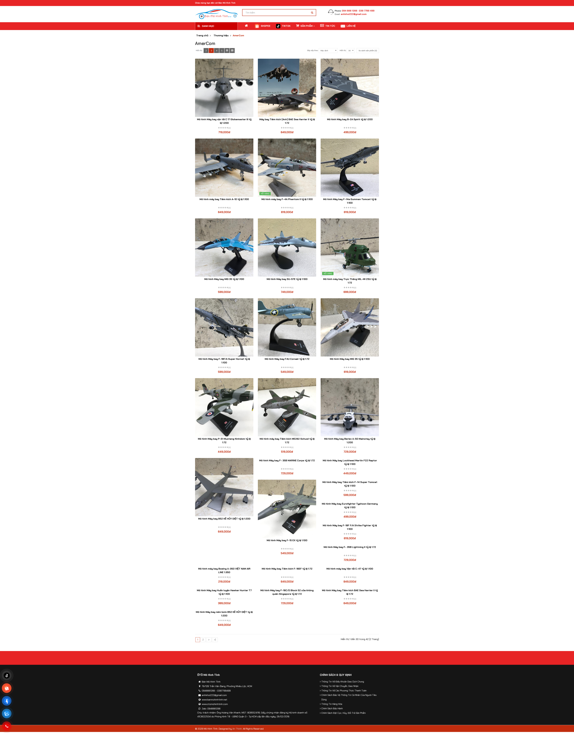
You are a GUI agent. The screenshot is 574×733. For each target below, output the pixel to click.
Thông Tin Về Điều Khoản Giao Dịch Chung (342, 681)
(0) (229, 128)
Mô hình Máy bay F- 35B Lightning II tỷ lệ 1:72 (350, 547)
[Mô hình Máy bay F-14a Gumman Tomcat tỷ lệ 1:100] (350, 168)
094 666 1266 (349, 10)
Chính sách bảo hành (332, 708)
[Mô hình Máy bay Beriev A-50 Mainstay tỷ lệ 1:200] (350, 407)
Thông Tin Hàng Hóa (331, 704)
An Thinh (237, 728)
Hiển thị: (343, 50)
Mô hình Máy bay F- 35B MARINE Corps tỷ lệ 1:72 (287, 460)
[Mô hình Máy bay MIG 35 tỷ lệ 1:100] (224, 247)
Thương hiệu (221, 35)
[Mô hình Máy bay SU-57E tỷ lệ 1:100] (287, 247)
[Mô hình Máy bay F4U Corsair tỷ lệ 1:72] (287, 327)
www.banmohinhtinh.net (214, 699)
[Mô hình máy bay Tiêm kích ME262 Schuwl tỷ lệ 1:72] (287, 407)
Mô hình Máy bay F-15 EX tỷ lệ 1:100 (287, 540)
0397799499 (224, 690)
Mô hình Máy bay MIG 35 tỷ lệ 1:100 (224, 279)
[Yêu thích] (218, 93)
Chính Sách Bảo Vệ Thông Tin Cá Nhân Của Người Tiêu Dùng (349, 697)
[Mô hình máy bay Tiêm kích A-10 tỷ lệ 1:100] (224, 168)
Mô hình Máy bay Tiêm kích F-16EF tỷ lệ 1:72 (287, 568)
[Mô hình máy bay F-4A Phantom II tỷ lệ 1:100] (287, 168)
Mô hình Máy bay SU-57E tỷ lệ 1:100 (287, 279)
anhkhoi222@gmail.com (354, 14)
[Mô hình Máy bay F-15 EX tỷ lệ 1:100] (287, 509)
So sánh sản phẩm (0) (368, 50)
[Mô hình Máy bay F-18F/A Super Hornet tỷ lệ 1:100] (224, 327)
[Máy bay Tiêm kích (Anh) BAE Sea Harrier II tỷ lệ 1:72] (287, 88)
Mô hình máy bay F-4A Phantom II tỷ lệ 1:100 (287, 199)
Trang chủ (202, 35)
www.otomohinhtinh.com (215, 704)
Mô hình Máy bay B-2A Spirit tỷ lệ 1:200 (350, 119)
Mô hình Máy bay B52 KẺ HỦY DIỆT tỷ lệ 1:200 (224, 518)
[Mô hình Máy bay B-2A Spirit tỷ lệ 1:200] (350, 88)
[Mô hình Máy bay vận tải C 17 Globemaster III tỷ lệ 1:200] (224, 88)
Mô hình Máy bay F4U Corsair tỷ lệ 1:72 (287, 359)
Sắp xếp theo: (312, 50)
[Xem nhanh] (230, 93)
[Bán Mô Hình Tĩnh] (216, 13)
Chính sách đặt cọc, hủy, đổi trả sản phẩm (343, 713)
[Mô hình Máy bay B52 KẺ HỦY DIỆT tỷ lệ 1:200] (224, 487)
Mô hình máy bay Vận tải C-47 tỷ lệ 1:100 (349, 568)
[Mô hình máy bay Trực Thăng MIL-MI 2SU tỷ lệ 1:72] (350, 247)
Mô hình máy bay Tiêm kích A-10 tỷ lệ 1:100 (224, 199)
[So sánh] (224, 93)
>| (215, 639)
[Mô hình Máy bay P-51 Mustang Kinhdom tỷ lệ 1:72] (224, 407)
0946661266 (208, 690)
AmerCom (238, 35)
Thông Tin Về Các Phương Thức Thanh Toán (344, 690)
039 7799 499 (366, 10)
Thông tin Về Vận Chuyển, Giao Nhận (339, 686)
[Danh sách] (227, 50)
